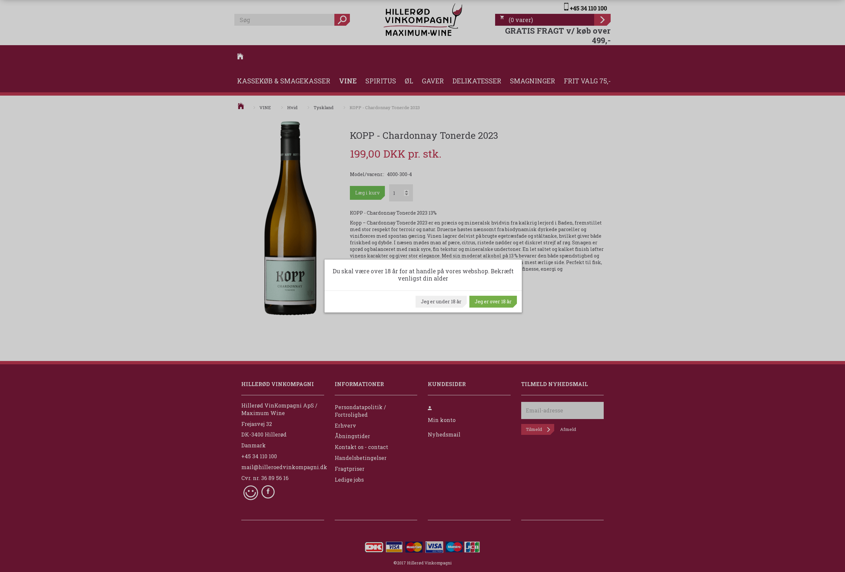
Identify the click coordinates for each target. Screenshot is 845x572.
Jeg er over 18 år (493, 301)
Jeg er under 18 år (441, 301)
